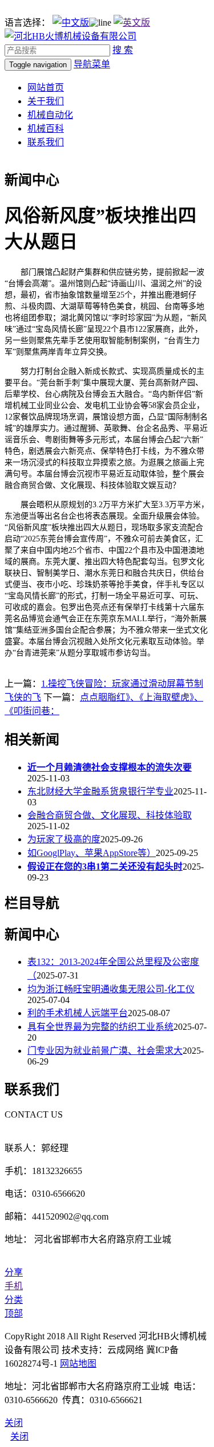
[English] (132, 22)
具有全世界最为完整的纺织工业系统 (100, 1027)
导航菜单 (92, 64)
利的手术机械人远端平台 (77, 1013)
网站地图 (78, 1363)
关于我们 (45, 101)
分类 (14, 1300)
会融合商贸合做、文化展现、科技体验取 (109, 815)
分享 (14, 1272)
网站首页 (45, 87)
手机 (14, 1286)
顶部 (14, 1313)
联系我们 (45, 142)
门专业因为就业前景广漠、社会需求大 (105, 1050)
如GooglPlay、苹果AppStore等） (91, 853)
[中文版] (71, 22)
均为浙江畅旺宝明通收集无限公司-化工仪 (111, 989)
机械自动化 (50, 115)
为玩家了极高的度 (63, 839)
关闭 (19, 1436)
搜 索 (122, 50)
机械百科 (45, 128)
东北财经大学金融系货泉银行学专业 (100, 791)
